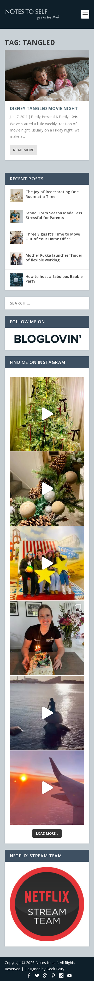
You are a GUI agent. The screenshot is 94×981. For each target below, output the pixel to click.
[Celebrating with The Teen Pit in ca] (47, 638)
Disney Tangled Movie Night (44, 108)
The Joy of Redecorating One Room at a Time (52, 194)
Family (35, 116)
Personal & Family (55, 116)
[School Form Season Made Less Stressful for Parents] (16, 216)
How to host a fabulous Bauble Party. (54, 279)
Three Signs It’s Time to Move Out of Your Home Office (53, 236)
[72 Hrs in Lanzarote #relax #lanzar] (47, 787)
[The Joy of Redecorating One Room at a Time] (16, 195)
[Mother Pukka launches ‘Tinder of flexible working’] (16, 258)
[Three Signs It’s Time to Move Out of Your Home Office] (16, 237)
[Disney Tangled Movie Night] (47, 75)
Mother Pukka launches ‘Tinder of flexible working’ (54, 257)
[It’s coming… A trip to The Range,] (47, 488)
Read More (23, 149)
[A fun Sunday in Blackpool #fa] (47, 563)
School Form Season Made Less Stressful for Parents (54, 215)
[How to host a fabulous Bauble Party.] (16, 279)
